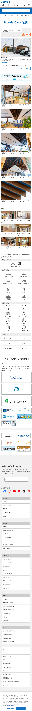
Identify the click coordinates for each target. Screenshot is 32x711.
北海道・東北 (8, 338)
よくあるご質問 (6, 599)
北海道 (18, 30)
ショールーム (6, 555)
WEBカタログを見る (23, 68)
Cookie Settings (10, 708)
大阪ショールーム (7, 577)
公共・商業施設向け (8, 537)
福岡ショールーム (7, 588)
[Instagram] (9, 492)
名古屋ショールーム (7, 573)
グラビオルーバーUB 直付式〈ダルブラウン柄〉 (14, 65)
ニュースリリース (7, 512)
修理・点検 (5, 617)
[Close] (29, 694)
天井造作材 (4, 62)
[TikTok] (24, 492)
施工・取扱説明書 (7, 667)
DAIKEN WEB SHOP (7, 548)
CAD (4, 652)
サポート (5, 595)
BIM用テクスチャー (7, 656)
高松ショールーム (7, 584)
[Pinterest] (19, 492)
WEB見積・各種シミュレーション (10, 609)
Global (5, 516)
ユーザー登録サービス (8, 634)
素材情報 (5, 526)
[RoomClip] (29, 492)
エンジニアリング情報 (8, 544)
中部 (8, 343)
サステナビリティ (7, 505)
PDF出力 (27, 34)
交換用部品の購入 (7, 613)
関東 (23, 338)
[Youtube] (14, 492)
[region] (16, 701)
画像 (4, 649)
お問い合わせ (6, 620)
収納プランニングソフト (8, 641)
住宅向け (6, 533)
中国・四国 (8, 348)
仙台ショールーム (7, 562)
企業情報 (5, 501)
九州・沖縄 (23, 348)
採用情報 (5, 509)
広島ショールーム (7, 580)
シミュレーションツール (8, 674)
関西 (23, 343)
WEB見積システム (7, 638)
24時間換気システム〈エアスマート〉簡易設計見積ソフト (12, 678)
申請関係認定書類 (7, 663)
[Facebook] (4, 492)
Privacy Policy (10, 705)
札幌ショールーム (7, 559)
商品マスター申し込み (8, 685)
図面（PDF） (6, 660)
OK (21, 708)
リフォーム (6, 541)
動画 (4, 670)
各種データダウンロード (8, 606)
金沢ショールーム (7, 566)
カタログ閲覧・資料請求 (8, 602)
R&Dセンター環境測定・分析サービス (11, 681)
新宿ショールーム (7, 570)
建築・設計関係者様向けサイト (10, 631)
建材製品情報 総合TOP (8, 530)
